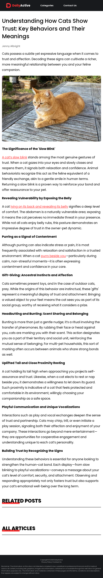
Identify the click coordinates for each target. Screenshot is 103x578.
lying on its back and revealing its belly (39, 206)
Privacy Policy (46, 562)
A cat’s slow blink (14, 157)
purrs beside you (53, 256)
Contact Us (69, 5)
